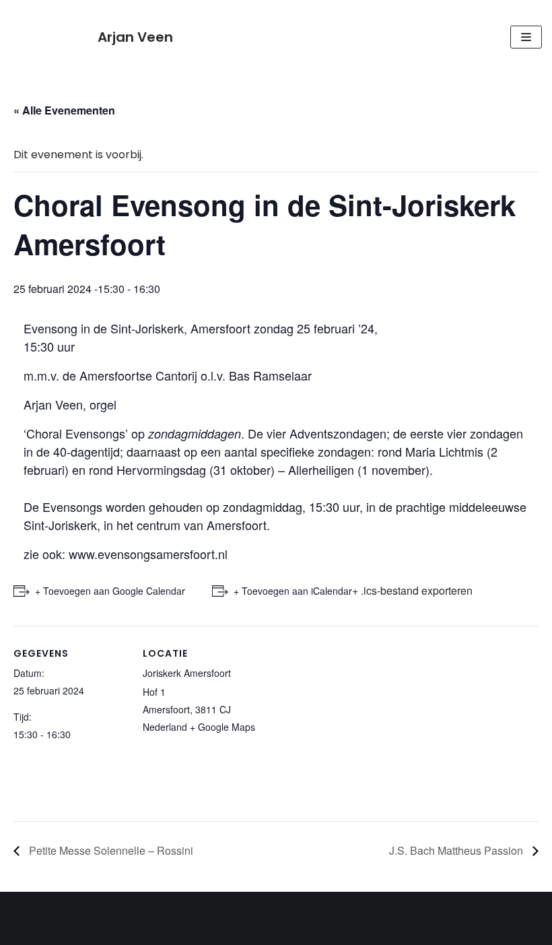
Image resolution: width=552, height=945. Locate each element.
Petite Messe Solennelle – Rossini (109, 850)
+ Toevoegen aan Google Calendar (110, 590)
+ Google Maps (222, 727)
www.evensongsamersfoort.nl (148, 553)
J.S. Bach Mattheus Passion (457, 850)
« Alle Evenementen (64, 110)
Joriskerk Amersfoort (187, 673)
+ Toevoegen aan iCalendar (293, 590)
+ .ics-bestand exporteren (412, 590)
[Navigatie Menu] (526, 37)
